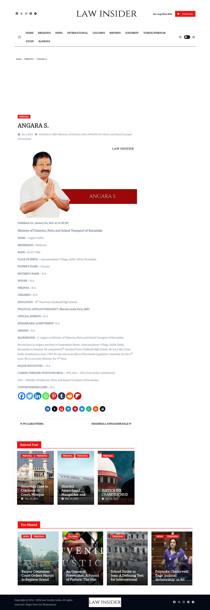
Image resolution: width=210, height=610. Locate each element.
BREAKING (44, 32)
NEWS (59, 32)
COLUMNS (99, 32)
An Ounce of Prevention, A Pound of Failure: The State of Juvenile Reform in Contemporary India (82, 581)
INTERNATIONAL (77, 32)
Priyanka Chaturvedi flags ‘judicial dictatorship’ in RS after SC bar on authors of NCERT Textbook (171, 581)
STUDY (30, 41)
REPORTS (115, 32)
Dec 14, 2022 (71, 498)
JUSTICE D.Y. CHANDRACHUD (115, 492)
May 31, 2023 (31, 498)
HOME (29, 32)
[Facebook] (21, 396)
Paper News (32, 604)
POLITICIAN (95, 134)
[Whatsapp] (45, 396)
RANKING (44, 41)
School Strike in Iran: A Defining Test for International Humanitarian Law (127, 577)
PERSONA (24, 116)
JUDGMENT (132, 32)
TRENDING (41, 455)
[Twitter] (29, 396)
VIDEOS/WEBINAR (154, 32)
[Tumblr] (61, 396)
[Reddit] (69, 396)
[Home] (19, 37)
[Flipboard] (77, 396)
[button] (193, 37)
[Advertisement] (105, 84)
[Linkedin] (37, 396)
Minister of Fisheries (70, 134)
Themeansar (49, 604)
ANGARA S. (46, 134)
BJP (55, 134)
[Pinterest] (53, 396)
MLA (85, 134)
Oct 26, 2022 (111, 498)
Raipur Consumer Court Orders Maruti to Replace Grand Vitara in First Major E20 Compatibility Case (38, 581)
